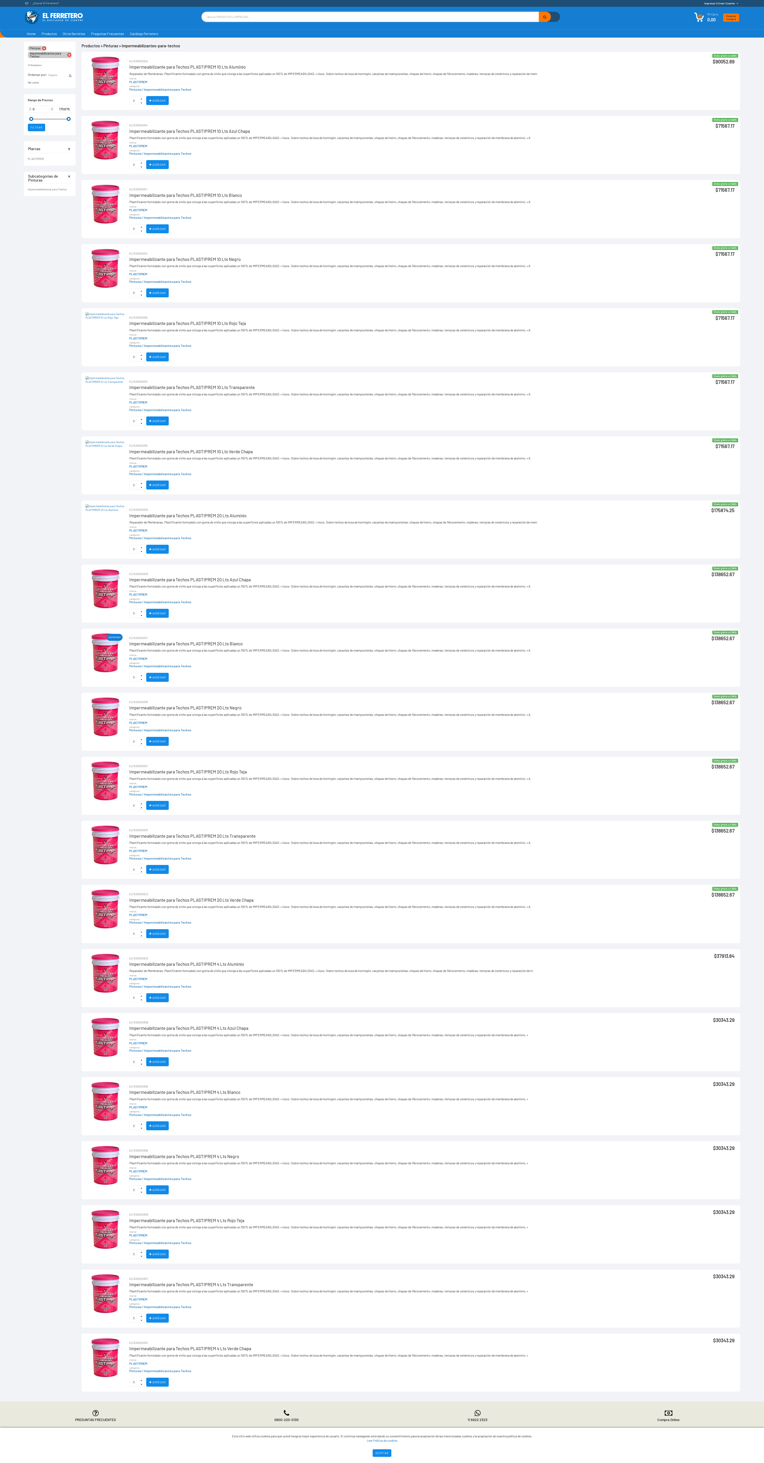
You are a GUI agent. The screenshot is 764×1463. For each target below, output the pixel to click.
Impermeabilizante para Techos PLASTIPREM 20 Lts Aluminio (188, 515)
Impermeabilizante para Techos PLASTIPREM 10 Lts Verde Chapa (191, 451)
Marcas (34, 148)
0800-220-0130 (286, 1419)
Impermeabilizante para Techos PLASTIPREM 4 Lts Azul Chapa (188, 1028)
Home (31, 34)
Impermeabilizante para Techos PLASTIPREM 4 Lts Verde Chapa (190, 1348)
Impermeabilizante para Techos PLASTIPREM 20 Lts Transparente (192, 836)
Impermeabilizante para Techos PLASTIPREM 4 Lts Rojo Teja (186, 1220)
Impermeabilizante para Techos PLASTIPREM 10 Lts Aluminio (187, 66)
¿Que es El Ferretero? (46, 3)
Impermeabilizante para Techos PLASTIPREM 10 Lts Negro (185, 259)
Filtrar (36, 127)
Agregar (159, 100)
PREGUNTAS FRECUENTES (95, 1419)
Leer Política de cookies (382, 1440)
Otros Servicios (74, 34)
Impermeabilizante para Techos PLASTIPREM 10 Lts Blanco (185, 195)
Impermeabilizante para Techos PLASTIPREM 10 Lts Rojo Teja (187, 323)
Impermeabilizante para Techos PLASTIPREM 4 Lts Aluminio (186, 964)
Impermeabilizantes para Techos (47, 189)
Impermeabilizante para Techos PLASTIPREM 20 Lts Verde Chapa (191, 900)
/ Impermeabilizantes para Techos (166, 89)
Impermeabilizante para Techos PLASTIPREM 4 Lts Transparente (191, 1284)
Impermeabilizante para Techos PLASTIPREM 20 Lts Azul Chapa (190, 579)
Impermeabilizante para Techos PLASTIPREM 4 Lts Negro (184, 1156)
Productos (49, 34)
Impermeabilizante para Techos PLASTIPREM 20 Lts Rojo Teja (188, 771)
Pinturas (135, 89)
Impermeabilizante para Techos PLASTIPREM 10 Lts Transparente (192, 387)
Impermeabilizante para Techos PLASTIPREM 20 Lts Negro (185, 707)
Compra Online (668, 1419)
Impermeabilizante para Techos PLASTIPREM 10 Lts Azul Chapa (189, 131)
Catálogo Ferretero (144, 34)
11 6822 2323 (477, 1419)
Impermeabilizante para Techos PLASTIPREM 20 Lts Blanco (186, 643)
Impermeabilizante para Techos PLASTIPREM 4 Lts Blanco (184, 1092)
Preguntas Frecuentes (107, 34)
